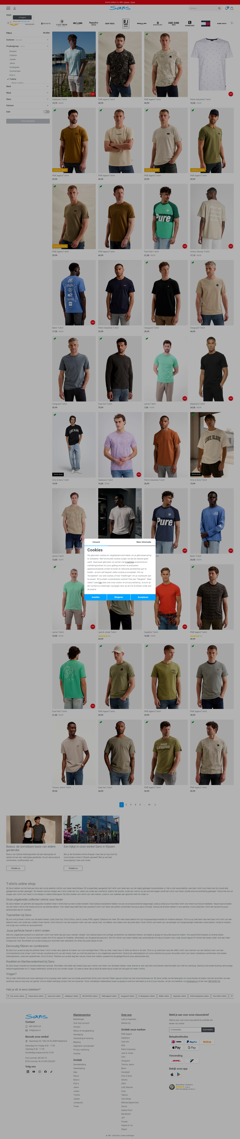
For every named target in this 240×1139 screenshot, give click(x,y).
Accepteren (143, 597)
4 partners (129, 562)
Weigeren (118, 597)
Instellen (96, 597)
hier (100, 582)
